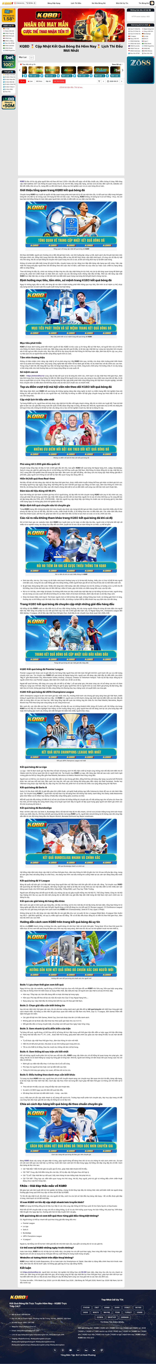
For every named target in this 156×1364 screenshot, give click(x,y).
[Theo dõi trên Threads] (63, 1345)
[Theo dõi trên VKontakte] (94, 1345)
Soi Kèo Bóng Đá (98, 3)
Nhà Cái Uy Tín (122, 3)
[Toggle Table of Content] (30, 58)
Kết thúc (39, 81)
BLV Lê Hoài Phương (86, 1349)
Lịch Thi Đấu (76, 3)
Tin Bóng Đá (144, 3)
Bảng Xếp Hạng (54, 3)
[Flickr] (78, 1345)
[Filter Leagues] (99, 81)
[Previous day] (103, 81)
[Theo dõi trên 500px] (86, 1345)
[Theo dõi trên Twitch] (102, 1345)
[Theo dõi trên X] (55, 1345)
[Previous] (20, 70)
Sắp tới (48, 81)
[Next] (122, 70)
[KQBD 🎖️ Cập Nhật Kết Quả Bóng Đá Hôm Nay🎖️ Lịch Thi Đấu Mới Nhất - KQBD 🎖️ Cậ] (7, 3)
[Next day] (122, 81)
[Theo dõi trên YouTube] (71, 1345)
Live (31, 81)
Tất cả (22, 81)
